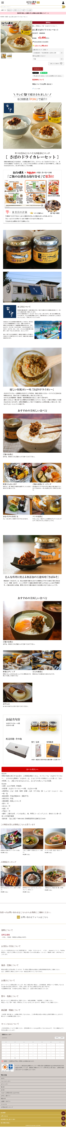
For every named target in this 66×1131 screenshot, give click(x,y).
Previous (1, 843)
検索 (64, 7)
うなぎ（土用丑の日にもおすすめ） (10, 1092)
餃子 (24, 10)
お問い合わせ (4, 1116)
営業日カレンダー (7, 1034)
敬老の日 (9, 10)
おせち (2, 1078)
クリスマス (4, 1104)
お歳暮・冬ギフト (5, 1101)
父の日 (2, 1090)
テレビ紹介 (29, 10)
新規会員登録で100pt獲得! (41, 41)
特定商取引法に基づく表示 (8, 1119)
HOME (2, 16)
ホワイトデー (4, 1084)
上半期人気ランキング (7, 1107)
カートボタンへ (32, 769)
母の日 (2, 1087)
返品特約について (38, 79)
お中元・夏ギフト (5, 1095)
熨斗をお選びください (39, 56)
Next (64, 843)
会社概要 (3, 1112)
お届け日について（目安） (40, 49)
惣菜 (6, 16)
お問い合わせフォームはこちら (34, 917)
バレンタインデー (5, 1081)
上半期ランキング (17, 10)
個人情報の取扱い (5, 1123)
